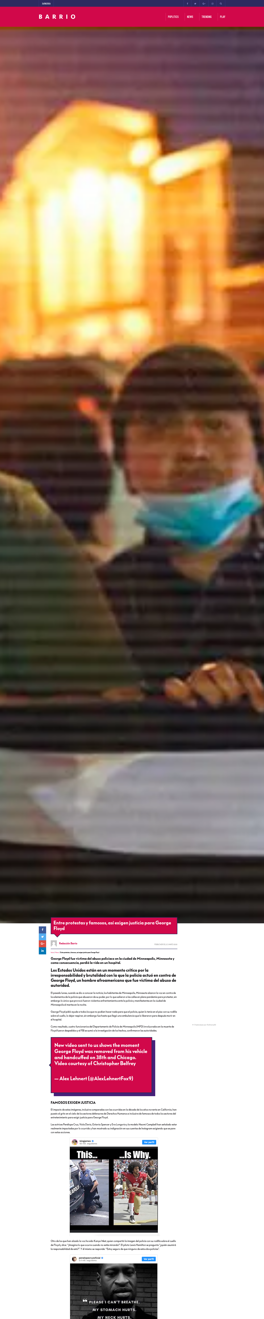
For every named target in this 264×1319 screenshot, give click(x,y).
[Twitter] (195, 3)
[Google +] (204, 3)
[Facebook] (187, 3)
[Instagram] (212, 3)
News (57, 952)
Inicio (52, 952)
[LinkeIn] (42, 950)
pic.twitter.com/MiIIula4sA (83, 1069)
